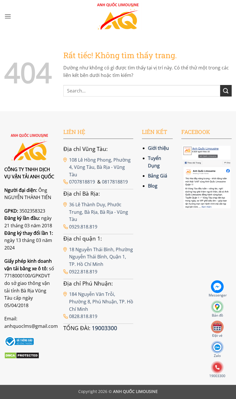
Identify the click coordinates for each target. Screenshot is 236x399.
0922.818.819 (83, 271)
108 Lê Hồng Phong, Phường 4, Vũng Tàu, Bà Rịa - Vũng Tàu (100, 167)
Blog (152, 186)
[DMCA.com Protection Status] (21, 355)
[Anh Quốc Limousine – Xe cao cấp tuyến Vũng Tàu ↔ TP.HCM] (118, 16)
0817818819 (115, 182)
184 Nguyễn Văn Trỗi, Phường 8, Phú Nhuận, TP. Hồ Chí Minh (101, 301)
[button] (7, 16)
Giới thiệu (158, 148)
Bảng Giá (157, 176)
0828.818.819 (83, 316)
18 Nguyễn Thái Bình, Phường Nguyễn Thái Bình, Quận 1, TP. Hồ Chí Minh (101, 256)
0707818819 (82, 182)
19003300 (104, 328)
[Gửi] (226, 90)
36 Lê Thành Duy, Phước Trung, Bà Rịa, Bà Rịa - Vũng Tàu (98, 211)
